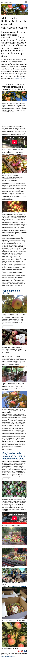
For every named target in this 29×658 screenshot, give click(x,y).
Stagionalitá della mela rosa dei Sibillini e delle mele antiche (13, 455)
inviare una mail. (20, 78)
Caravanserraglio (6, 2)
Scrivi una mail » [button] (7, 327)
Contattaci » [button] (6, 479)
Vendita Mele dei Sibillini (11, 292)
